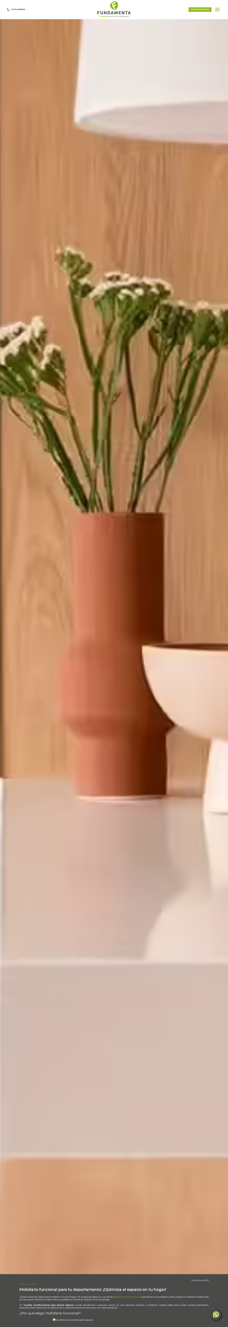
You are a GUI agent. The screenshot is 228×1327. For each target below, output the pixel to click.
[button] (114, 9)
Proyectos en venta (200, 9)
